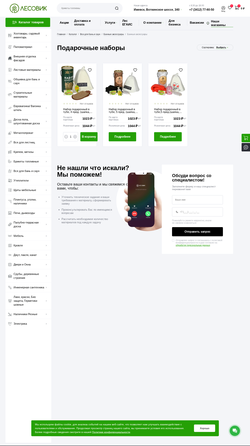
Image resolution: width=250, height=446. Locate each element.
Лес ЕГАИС (127, 22)
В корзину (89, 136)
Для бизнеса (174, 22)
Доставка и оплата (82, 22)
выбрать (221, 47)
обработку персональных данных (193, 245)
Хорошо (204, 428)
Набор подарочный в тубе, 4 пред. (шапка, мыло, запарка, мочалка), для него (76, 110)
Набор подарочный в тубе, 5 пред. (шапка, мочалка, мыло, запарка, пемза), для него (122, 110)
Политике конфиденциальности (111, 432)
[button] (223, 8)
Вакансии (197, 22)
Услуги (110, 22)
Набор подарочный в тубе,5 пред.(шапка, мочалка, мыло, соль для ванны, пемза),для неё (168, 110)
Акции (64, 22)
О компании (152, 22)
